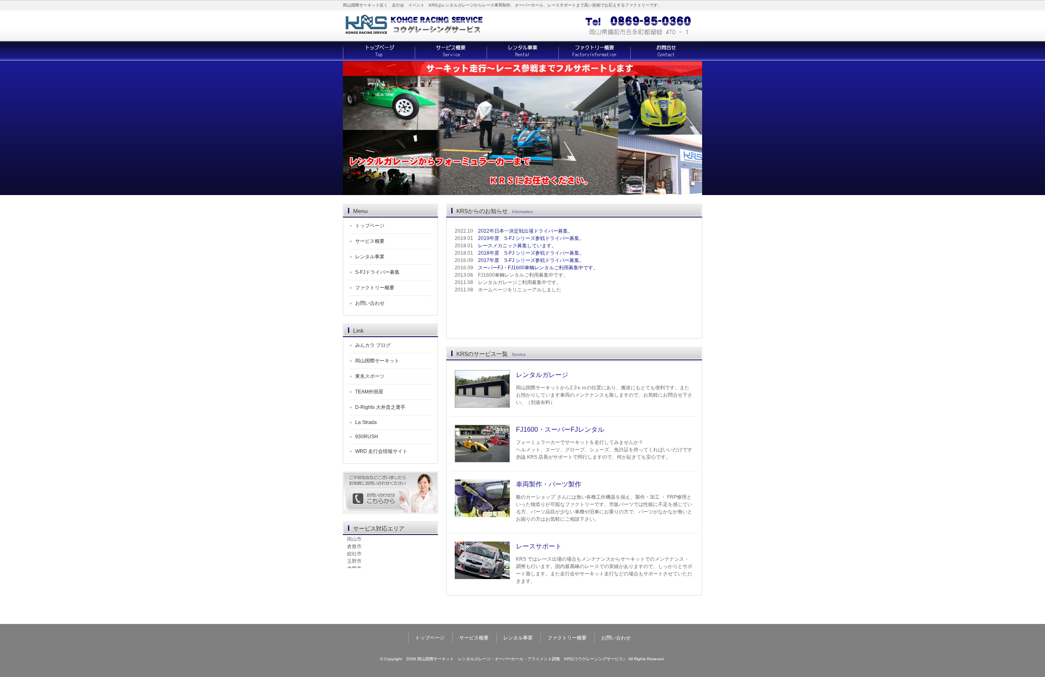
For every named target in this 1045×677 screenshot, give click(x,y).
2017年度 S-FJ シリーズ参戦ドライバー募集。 (531, 260)
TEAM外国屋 (369, 392)
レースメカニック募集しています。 (517, 246)
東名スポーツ (370, 376)
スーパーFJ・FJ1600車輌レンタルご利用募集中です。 (538, 268)
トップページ (379, 51)
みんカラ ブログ (373, 345)
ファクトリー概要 (594, 51)
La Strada (366, 422)
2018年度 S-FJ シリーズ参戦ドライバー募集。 (531, 253)
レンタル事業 (522, 51)
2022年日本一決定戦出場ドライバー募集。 (525, 231)
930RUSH (366, 436)
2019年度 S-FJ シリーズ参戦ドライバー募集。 (531, 238)
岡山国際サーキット (377, 361)
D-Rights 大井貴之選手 (380, 407)
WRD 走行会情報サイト (381, 451)
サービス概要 (451, 51)
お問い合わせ (666, 51)
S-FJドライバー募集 (377, 272)
